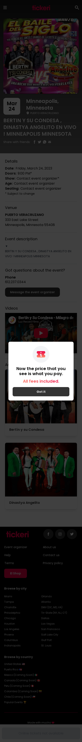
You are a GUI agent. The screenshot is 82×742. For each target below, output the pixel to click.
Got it (41, 392)
